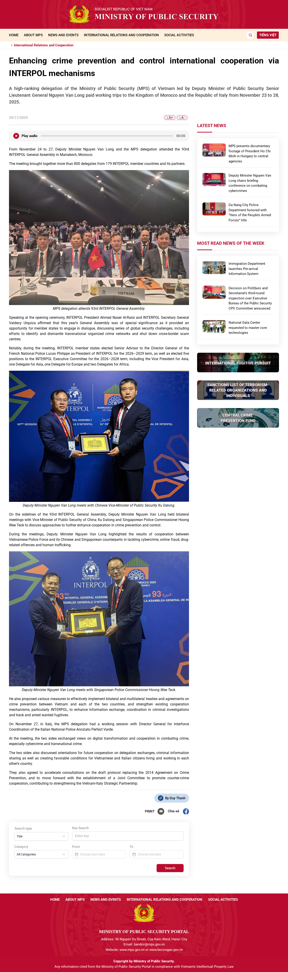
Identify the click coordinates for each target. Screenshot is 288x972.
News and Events (63, 35)
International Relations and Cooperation (121, 35)
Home (13, 35)
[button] (41, 836)
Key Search (80, 828)
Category (21, 847)
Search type (23, 828)
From (76, 847)
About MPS (33, 35)
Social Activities (179, 35)
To (131, 847)
